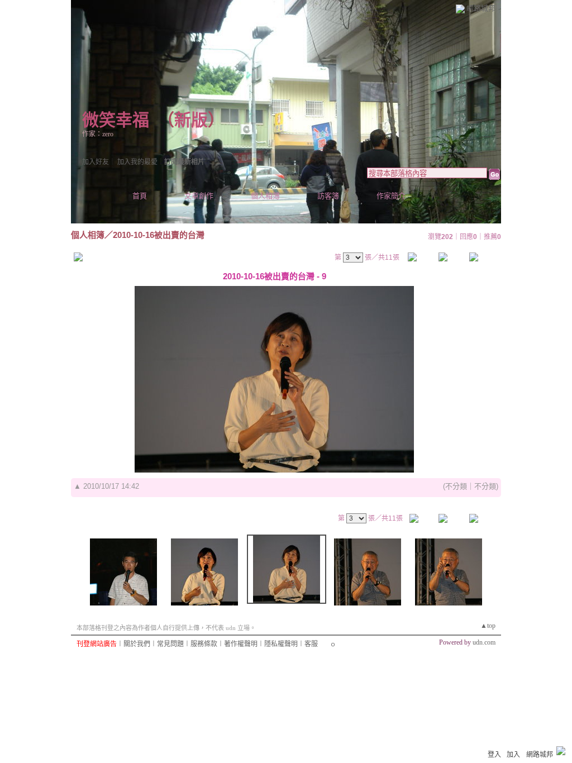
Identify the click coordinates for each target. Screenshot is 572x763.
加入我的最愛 (137, 162)
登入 (494, 755)
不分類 (456, 486)
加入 (513, 755)
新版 (191, 120)
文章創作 (198, 196)
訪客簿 (328, 196)
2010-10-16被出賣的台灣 (158, 235)
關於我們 (136, 644)
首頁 (139, 196)
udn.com (484, 642)
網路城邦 (480, 8)
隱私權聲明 (281, 644)
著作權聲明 (241, 644)
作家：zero (97, 134)
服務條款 (203, 644)
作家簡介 (391, 196)
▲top (487, 626)
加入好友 (95, 162)
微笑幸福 (115, 120)
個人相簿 (265, 196)
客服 (311, 644)
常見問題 (170, 644)
